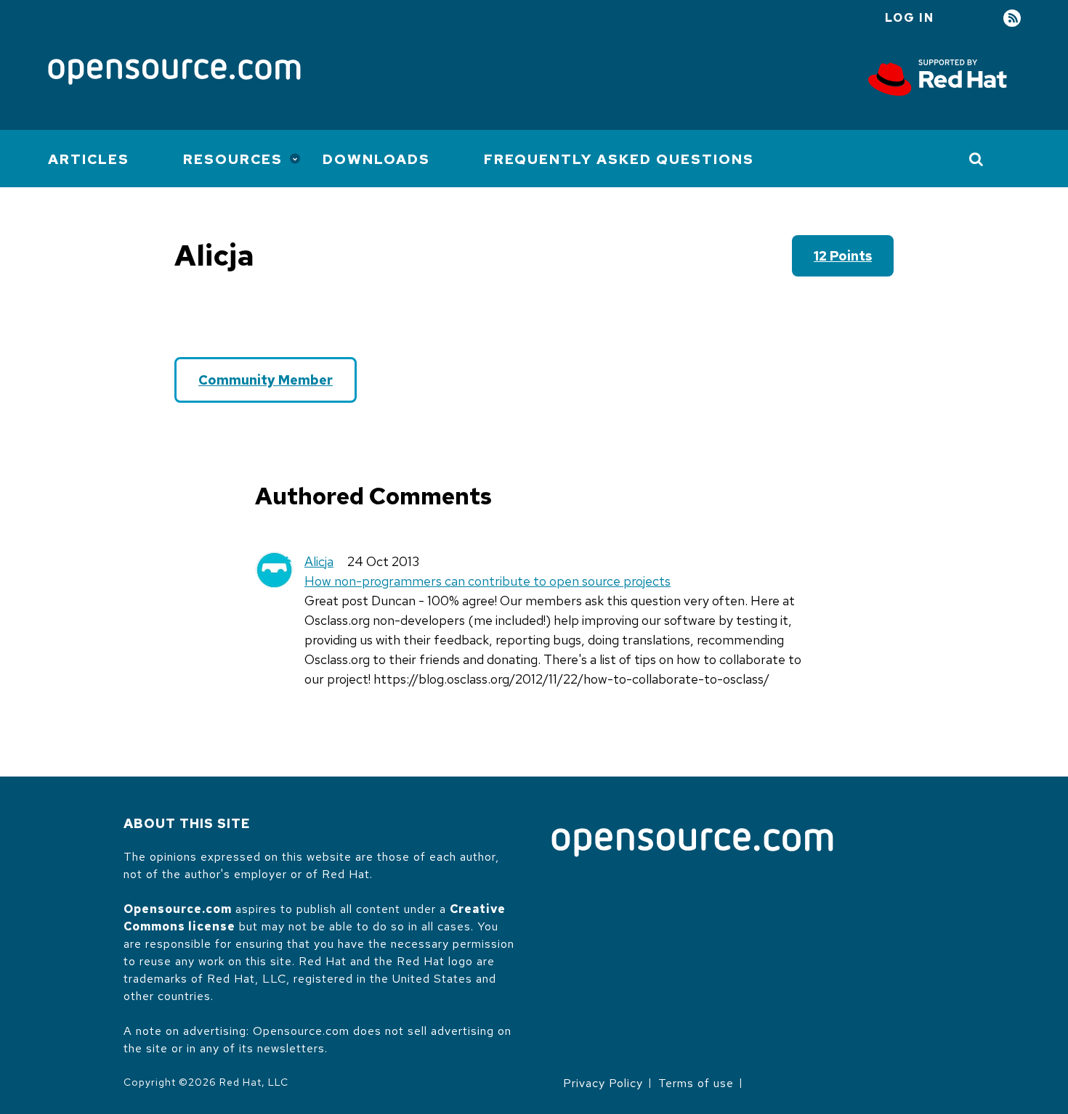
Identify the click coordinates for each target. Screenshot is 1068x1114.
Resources (233, 159)
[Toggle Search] (976, 159)
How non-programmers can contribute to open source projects (487, 581)
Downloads (376, 159)
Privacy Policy (603, 1083)
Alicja (318, 561)
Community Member (265, 380)
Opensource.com (178, 909)
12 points (843, 255)
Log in (909, 17)
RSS (1012, 18)
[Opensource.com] (174, 73)
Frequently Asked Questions (619, 159)
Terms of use (696, 1083)
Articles (88, 159)
